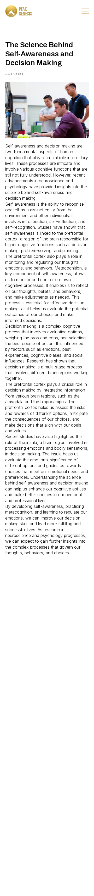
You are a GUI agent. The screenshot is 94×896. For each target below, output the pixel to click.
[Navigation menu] (85, 11)
